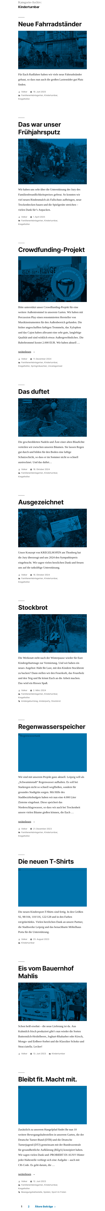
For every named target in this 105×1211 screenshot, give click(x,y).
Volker (24, 92)
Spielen (46, 1192)
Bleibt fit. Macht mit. (47, 1079)
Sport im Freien (59, 1192)
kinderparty (44, 701)
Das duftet (33, 391)
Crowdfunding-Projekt (51, 249)
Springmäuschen (39, 366)
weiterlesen (26, 351)
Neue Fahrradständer (50, 24)
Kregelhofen (24, 99)
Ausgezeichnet (41, 502)
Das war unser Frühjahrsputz (39, 128)
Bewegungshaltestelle (31, 1192)
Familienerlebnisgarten (32, 95)
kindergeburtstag (29, 701)
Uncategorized (55, 366)
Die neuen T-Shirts (46, 861)
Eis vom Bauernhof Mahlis (46, 972)
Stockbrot (33, 607)
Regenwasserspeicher (51, 726)
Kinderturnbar (50, 95)
